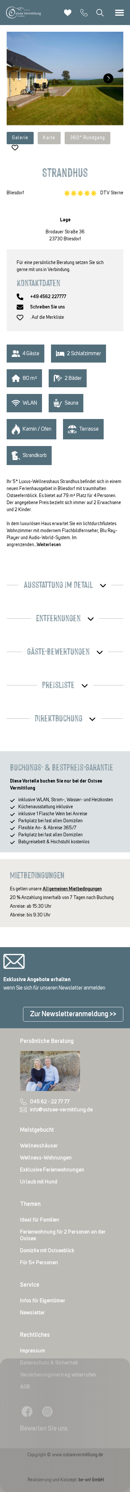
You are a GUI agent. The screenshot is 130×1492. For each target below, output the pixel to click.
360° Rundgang (87, 138)
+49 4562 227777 (48, 296)
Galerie (20, 138)
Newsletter (32, 1312)
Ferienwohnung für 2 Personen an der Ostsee (63, 1235)
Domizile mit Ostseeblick (47, 1250)
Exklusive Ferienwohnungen (52, 1170)
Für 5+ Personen (39, 1262)
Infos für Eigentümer (42, 1300)
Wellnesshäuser (39, 1145)
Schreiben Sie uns (47, 307)
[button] (119, 12)
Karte (49, 138)
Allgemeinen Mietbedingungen (72, 889)
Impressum (32, 1350)
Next (106, 78)
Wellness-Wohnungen (46, 1157)
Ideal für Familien (39, 1220)
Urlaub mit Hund (38, 1182)
